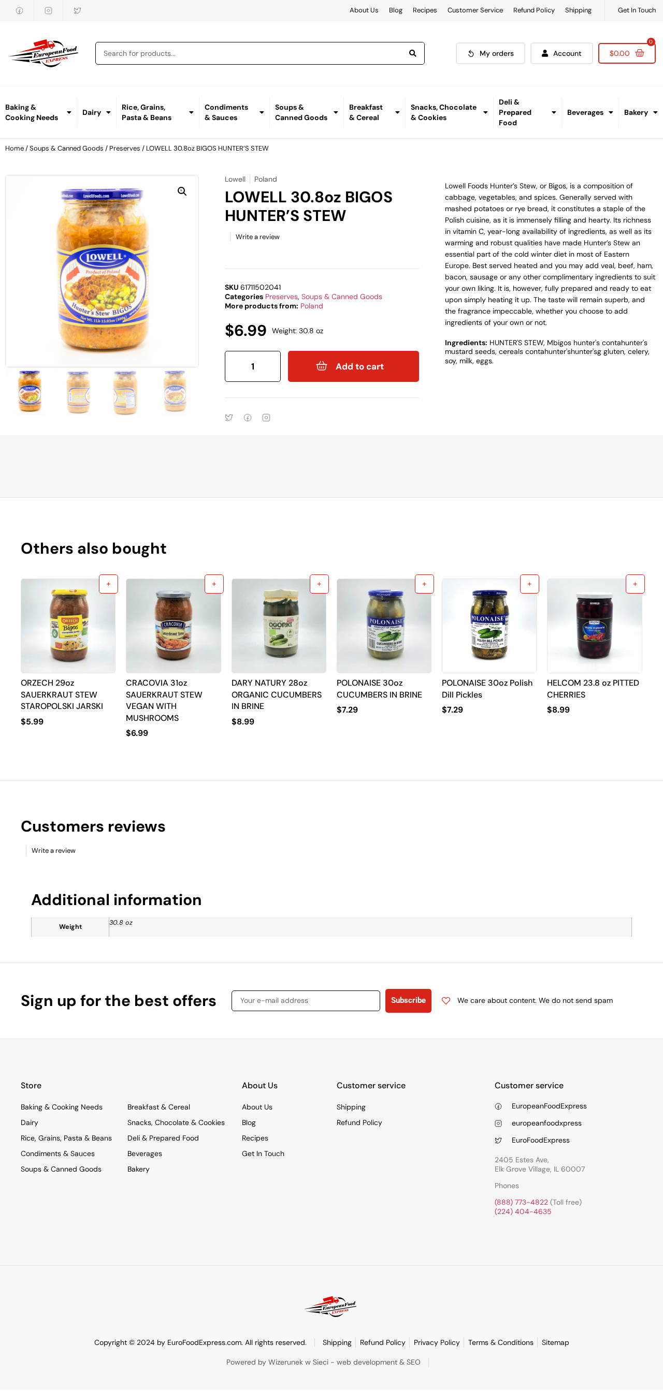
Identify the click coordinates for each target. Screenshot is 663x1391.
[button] (182, 191)
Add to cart (360, 366)
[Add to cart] (108, 584)
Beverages (585, 112)
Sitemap (555, 1342)
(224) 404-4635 (523, 1211)
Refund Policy (534, 10)
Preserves (124, 148)
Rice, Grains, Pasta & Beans (146, 112)
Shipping (578, 10)
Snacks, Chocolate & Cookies (444, 112)
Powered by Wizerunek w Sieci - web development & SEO (323, 1362)
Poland (311, 305)
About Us (364, 10)
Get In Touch (637, 10)
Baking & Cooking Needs (31, 112)
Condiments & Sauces (226, 112)
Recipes (425, 10)
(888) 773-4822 (521, 1202)
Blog (395, 10)
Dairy (91, 112)
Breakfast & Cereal (366, 112)
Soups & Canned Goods (301, 112)
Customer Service (475, 10)
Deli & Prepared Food (515, 112)
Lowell (235, 179)
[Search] (412, 53)
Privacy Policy (437, 1342)
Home (14, 148)
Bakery (636, 112)
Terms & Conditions (501, 1342)
